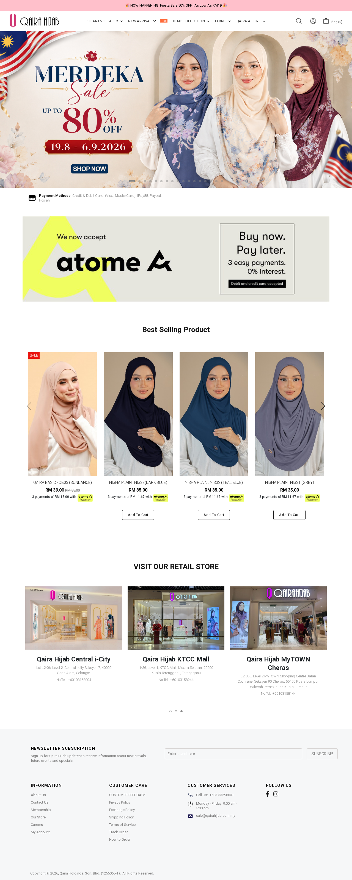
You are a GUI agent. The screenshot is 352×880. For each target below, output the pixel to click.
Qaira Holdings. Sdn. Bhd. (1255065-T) (90, 873)
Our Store (38, 817)
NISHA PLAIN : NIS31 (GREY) (289, 482)
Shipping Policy (121, 817)
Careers (37, 825)
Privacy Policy (119, 802)
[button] (132, 181)
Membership (41, 810)
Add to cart (138, 515)
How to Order (119, 839)
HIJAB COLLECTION (189, 21)
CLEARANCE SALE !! (103, 21)
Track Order (118, 832)
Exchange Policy (122, 810)
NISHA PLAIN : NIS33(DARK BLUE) (138, 482)
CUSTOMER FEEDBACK (127, 795)
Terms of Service (122, 825)
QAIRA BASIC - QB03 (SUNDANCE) (62, 482)
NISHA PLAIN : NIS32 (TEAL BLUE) (214, 482)
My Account (40, 832)
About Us (38, 795)
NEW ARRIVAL (147, 21)
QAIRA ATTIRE (249, 21)
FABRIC (221, 21)
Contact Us (39, 802)
